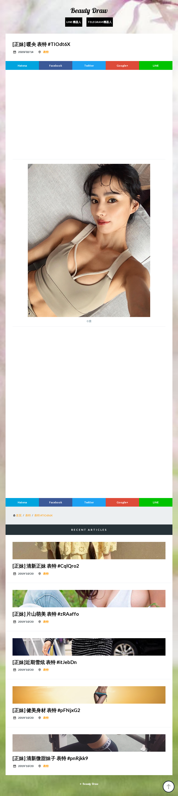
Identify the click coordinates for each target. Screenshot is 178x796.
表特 (46, 52)
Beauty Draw (89, 10)
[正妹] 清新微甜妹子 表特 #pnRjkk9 (50, 758)
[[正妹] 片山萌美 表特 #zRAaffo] (89, 598)
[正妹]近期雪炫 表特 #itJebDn (45, 662)
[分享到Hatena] (22, 65)
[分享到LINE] (155, 65)
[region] (89, 114)
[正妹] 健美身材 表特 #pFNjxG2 (46, 710)
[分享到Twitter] (89, 65)
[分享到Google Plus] (122, 65)
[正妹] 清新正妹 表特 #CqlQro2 (46, 566)
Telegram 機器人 (100, 22)
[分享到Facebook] (55, 65)
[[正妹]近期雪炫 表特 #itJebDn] (89, 647)
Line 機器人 (73, 22)
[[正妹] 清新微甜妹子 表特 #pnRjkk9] (89, 743)
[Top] (169, 787)
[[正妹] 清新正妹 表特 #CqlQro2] (89, 550)
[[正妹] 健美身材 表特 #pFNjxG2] (89, 695)
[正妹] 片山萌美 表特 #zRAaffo (46, 614)
